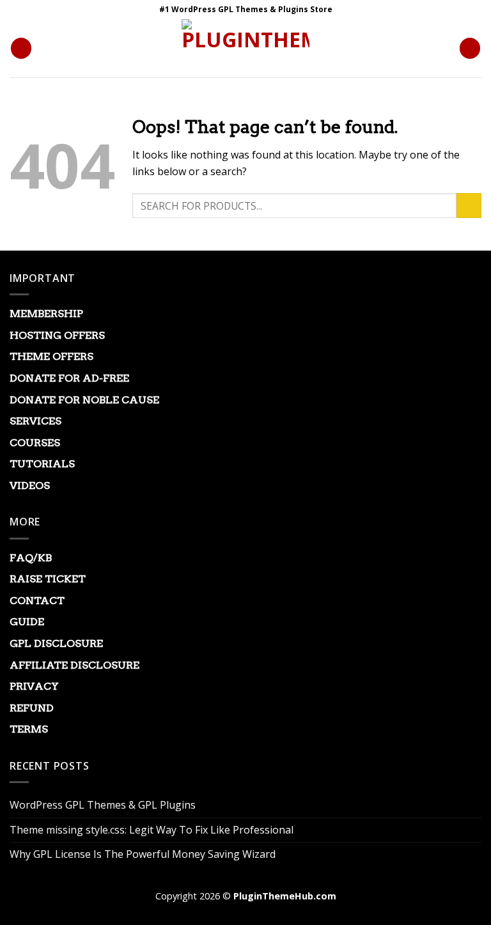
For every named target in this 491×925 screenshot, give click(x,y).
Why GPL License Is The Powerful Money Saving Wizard (143, 854)
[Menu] (21, 48)
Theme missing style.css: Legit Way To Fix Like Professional (151, 830)
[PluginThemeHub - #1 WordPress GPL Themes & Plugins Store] (245, 48)
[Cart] (470, 48)
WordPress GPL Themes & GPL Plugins (103, 805)
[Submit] (468, 205)
